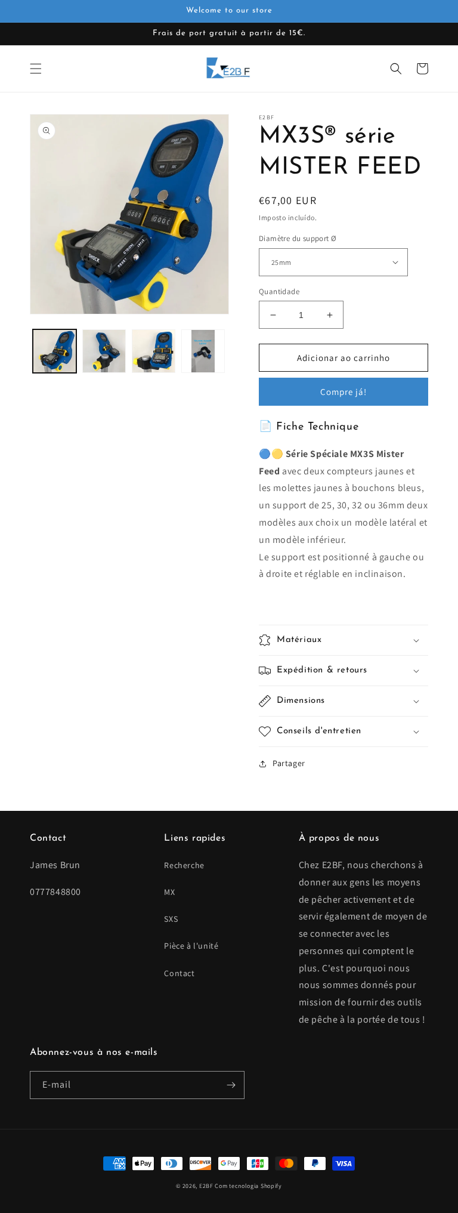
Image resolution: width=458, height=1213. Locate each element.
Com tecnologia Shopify (248, 1186)
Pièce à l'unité (191, 945)
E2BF (206, 1186)
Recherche (184, 865)
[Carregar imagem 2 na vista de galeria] (104, 351)
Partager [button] (289, 763)
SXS (171, 918)
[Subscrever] (231, 1085)
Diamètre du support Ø (297, 238)
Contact (179, 973)
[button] (36, 68)
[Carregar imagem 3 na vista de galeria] (153, 351)
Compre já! (343, 391)
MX (169, 892)
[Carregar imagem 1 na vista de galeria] (54, 351)
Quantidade (279, 291)
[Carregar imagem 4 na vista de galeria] (203, 351)
